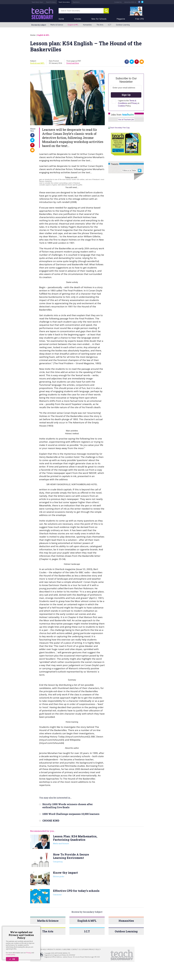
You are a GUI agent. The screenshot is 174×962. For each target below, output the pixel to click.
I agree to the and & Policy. (128, 103)
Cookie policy (10, 955)
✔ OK (12, 959)
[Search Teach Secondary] (106, 10)
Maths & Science (56, 25)
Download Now (72, 63)
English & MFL (73, 25)
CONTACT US (76, 949)
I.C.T (109, 25)
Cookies (121, 106)
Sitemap (85, 949)
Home (61, 19)
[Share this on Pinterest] (136, 61)
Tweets (114, 164)
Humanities (87, 25)
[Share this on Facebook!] (126, 61)
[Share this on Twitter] (132, 61)
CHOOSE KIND (50, 820)
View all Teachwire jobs (126, 119)
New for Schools (98, 19)
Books (58, 949)
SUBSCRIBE (66, 949)
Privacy (28, 953)
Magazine (121, 19)
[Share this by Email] (142, 61)
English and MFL (37, 63)
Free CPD (139, 19)
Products (51, 949)
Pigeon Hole (42, 949)
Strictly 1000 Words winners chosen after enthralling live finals (67, 806)
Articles (77, 19)
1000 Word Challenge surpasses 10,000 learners (70, 813)
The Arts (99, 25)
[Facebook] (139, 2)
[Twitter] (142, 2)
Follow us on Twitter (129, 170)
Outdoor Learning (123, 25)
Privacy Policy (95, 949)
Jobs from (116, 114)
